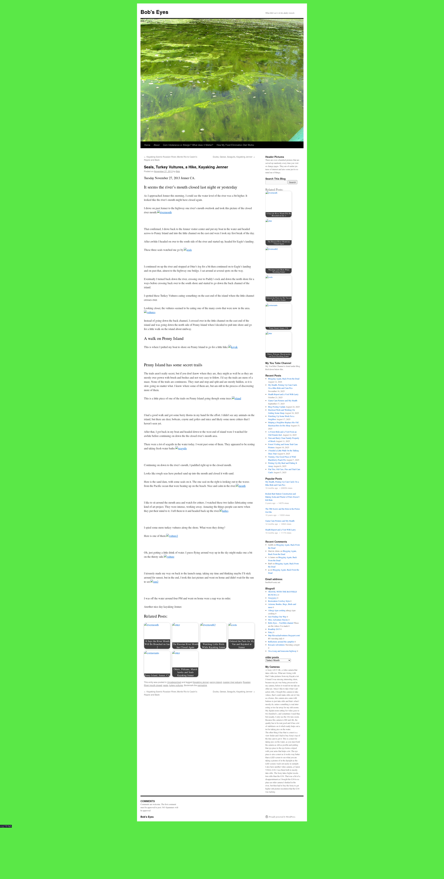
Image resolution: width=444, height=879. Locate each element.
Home (147, 144)
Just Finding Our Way (277, 616)
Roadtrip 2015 (274, 629)
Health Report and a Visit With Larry (283, 394)
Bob (178, 171)
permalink (202, 685)
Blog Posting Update (276, 406)
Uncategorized (174, 682)
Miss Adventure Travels (278, 619)
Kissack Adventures (276, 644)
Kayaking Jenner (201, 682)
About (157, 144)
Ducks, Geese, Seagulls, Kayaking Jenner (234, 156)
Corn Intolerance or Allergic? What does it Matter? (188, 144)
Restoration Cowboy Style (279, 601)
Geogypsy (272, 597)
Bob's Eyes (154, 11)
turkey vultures (176, 685)
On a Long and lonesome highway (282, 651)
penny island (216, 682)
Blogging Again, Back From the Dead (283, 378)
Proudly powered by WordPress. (282, 816)
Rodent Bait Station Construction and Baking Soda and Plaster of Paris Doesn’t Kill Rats (282, 496)
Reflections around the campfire (281, 641)
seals (165, 685)
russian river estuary (232, 682)
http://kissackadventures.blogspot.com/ (284, 635)
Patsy (270, 632)
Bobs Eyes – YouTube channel (280, 622)
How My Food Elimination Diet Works (235, 144)
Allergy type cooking (276, 610)
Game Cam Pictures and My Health (282, 400)
